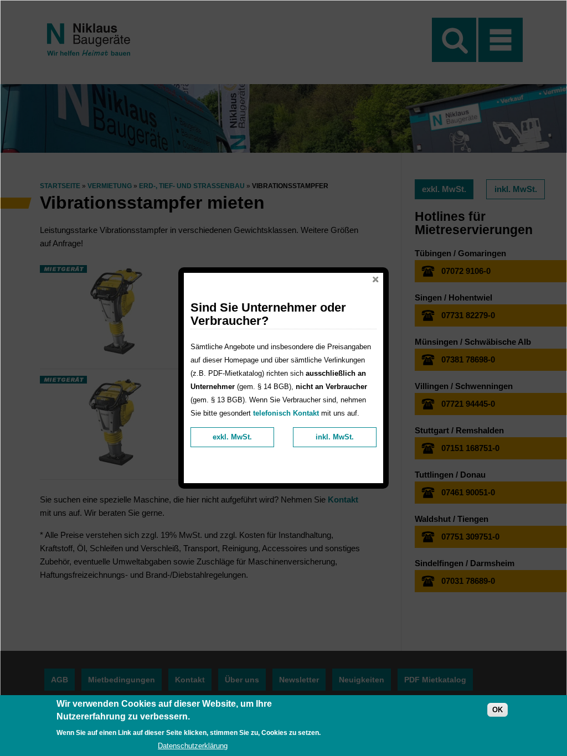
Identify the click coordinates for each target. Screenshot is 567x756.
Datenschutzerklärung (193, 746)
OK (497, 710)
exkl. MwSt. (232, 437)
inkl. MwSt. (335, 437)
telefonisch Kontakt (286, 413)
